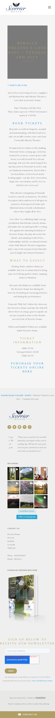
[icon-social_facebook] (10, 427)
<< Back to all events (17, 85)
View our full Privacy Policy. (42, 681)
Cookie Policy (38, 704)
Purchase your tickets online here (27, 367)
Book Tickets (27, 123)
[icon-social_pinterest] (25, 427)
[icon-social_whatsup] (30, 427)
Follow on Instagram (26, 517)
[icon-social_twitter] (15, 427)
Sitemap (46, 704)
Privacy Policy (27, 704)
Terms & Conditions (14, 704)
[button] (12, 473)
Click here (18, 559)
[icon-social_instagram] (20, 427)
